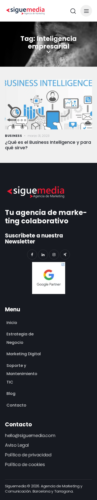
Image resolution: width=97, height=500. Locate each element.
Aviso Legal (17, 445)
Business (13, 136)
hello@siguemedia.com (30, 435)
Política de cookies (25, 464)
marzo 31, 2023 (38, 136)
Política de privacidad (28, 455)
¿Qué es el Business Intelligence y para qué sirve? (48, 145)
